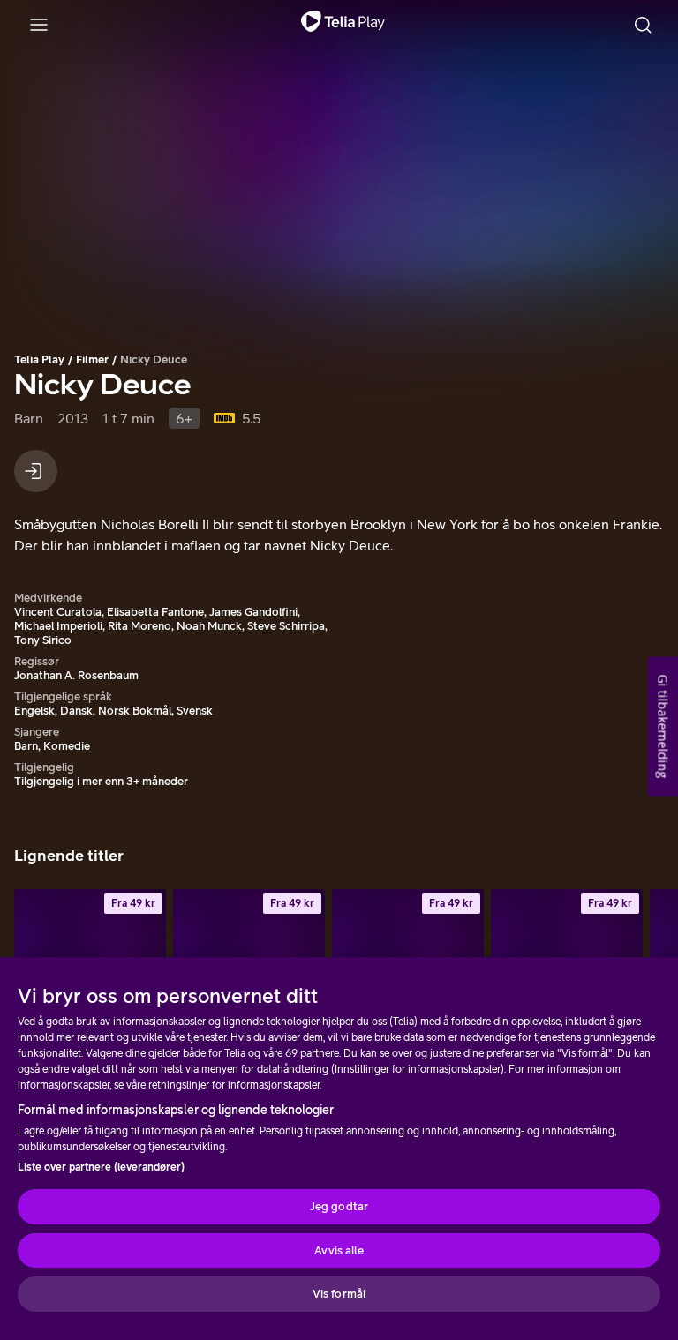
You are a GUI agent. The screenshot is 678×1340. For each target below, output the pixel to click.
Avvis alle (338, 1250)
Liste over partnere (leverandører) (101, 1167)
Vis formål (339, 1293)
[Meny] (38, 24)
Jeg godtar (339, 1206)
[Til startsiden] (343, 25)
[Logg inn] (35, 471)
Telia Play (39, 359)
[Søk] (643, 25)
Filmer (92, 359)
